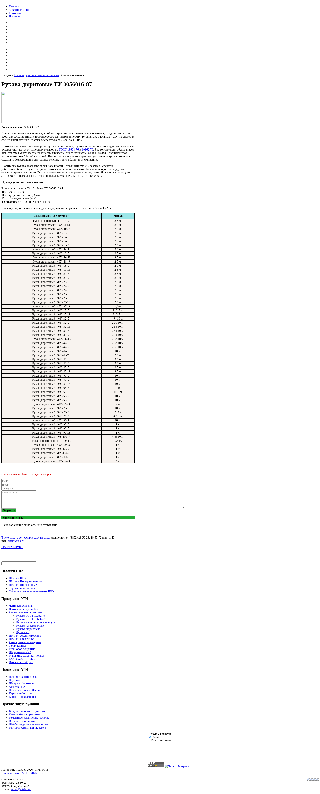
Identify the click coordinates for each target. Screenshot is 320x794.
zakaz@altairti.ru (21, 789)
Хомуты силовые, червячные (27, 711)
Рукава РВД (23, 632)
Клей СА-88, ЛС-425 (22, 659)
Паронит (14, 680)
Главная (14, 6)
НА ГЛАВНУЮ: (12, 547)
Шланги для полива (21, 639)
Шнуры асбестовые (21, 683)
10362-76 (87, 149)
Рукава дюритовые (28, 629)
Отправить (9, 510)
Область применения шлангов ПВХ (31, 591)
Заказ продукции (19, 9)
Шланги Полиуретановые (25, 581)
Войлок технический (22, 721)
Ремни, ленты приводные (25, 642)
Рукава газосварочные (30, 625)
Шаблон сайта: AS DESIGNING (22, 773)
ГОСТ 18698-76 (69, 149)
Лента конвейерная (21, 605)
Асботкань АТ (18, 686)
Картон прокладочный (23, 696)
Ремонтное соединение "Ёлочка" (30, 717)
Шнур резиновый (20, 652)
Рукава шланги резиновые (42, 75)
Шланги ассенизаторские (25, 635)
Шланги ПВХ (17, 578)
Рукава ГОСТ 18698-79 (31, 619)
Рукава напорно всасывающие (35, 622)
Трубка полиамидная (22, 588)
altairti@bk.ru (16, 540)
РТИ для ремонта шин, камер (27, 727)
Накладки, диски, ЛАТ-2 (24, 690)
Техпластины (17, 645)
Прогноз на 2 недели (161, 740)
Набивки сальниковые (23, 676)
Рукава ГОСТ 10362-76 (31, 615)
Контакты (15, 13)
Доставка (15, 16)
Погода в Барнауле (160, 733)
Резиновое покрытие (22, 649)
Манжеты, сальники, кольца (26, 655)
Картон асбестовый (21, 693)
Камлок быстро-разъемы (24, 714)
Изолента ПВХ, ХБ (21, 662)
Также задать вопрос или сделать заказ (25, 537)
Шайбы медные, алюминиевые (28, 724)
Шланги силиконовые (23, 584)
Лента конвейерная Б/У (23, 609)
